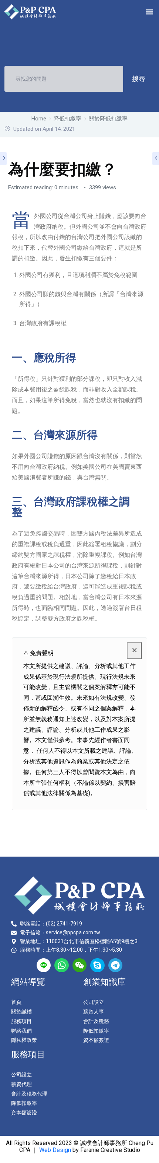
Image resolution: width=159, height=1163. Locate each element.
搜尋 (138, 78)
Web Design (55, 1149)
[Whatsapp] (61, 965)
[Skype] (97, 965)
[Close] (134, 651)
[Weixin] (79, 965)
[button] (149, 12)
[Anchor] (81, 357)
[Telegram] (115, 965)
